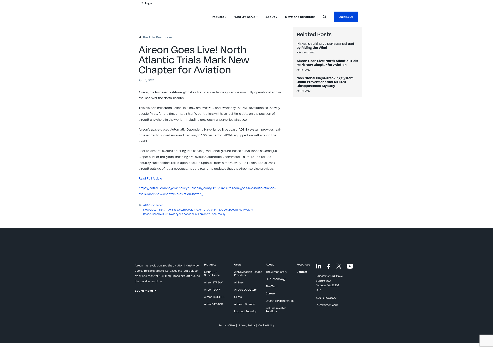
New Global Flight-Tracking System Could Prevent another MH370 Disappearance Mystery (198, 209)
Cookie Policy (266, 325)
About (270, 17)
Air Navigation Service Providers (248, 273)
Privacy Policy (246, 325)
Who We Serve (244, 17)
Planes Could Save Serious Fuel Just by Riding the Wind (325, 45)
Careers (271, 293)
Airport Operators (245, 289)
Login (148, 3)
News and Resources (300, 17)
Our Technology (276, 279)
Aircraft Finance (244, 304)
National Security (245, 311)
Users (237, 264)
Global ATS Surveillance (212, 273)
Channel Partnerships (279, 301)
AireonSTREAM (213, 282)
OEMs (238, 297)
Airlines (239, 282)
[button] (324, 17)
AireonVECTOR (213, 304)
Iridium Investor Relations (276, 309)
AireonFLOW (212, 289)
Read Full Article (150, 178)
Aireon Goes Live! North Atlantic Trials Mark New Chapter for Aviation (327, 62)
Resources (303, 264)
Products (217, 17)
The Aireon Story (276, 272)
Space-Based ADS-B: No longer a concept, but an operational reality (184, 214)
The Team (272, 286)
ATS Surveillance (153, 205)
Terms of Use (227, 325)
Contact (346, 17)
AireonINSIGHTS (214, 297)
